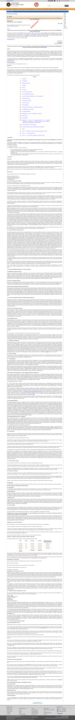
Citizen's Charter (9, 711)
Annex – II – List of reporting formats (28, 133)
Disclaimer (67, 716)
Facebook (59, 711)
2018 (65, 25)
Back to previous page (37, 702)
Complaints (9, 712)
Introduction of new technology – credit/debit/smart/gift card (32, 107)
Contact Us (9, 714)
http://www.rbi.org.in (10, 39)
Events (20, 711)
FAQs (20, 712)
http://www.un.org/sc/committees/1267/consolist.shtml (32, 391)
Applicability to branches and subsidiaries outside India (32, 113)
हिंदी (68, 0)
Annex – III (26, 63)
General (23, 87)
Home (8, 11)
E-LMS (20, 709)
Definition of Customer (26, 83)
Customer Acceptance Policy (27, 91)
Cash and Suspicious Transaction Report (29, 124)
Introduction (24, 78)
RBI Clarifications (34, 714)
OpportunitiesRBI (35, 712)
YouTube (59, 709)
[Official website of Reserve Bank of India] (15, 4)
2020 (65, 22)
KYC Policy (24, 89)
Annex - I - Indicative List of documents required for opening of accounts (34, 131)
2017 (65, 26)
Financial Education (22, 714)
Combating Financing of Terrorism (28, 109)
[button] (48, 0)
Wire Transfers (24, 115)
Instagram (64, 709)
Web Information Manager (10, 718)
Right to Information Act (48, 712)
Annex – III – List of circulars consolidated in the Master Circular (33, 135)
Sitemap (63, 716)
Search (66, 5)
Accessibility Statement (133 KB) (50, 718)
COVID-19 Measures (22, 708)
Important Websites (35, 711)
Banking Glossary (10, 709)
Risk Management (25, 104)
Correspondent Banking (26, 111)
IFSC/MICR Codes (35, 709)
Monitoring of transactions (26, 100)
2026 (65, 13)
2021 (65, 20)
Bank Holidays (9, 708)
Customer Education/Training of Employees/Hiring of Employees (33, 126)
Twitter (64, 708)
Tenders (45, 714)
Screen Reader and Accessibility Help (63, 718)
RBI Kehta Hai (46, 708)
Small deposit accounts (26, 98)
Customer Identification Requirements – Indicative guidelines (32, 96)
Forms (33, 708)
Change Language (64, 0)
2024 (65, 16)
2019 (65, 23)
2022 (65, 19)
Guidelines (24, 85)
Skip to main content (9, 0)
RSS (59, 708)
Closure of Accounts (25, 102)
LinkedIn (64, 711)
